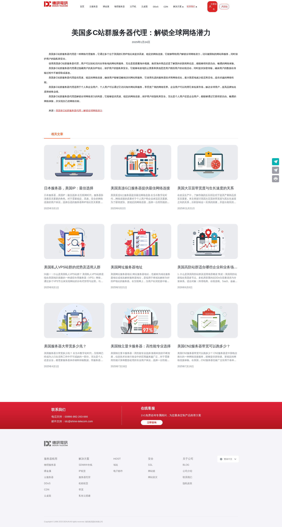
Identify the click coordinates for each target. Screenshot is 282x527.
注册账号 (214, 6)
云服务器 (93, 6)
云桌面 (144, 6)
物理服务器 (119, 6)
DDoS (155, 6)
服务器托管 (84, 477)
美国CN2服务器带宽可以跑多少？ (203, 346)
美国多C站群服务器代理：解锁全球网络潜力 (79, 110)
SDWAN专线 (85, 465)
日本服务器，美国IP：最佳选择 (68, 188)
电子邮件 (118, 471)
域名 (115, 465)
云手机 (133, 6)
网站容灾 (152, 477)
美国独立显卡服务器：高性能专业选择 (141, 346)
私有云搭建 (84, 495)
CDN (166, 6)
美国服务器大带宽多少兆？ (65, 346)
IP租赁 (82, 471)
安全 (150, 458)
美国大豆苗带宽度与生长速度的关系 (205, 188)
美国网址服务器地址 (126, 267)
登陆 (225, 6)
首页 (82, 6)
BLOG (186, 465)
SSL (150, 465)
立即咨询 (151, 422)
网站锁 (151, 471)
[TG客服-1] (275, 161)
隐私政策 (187, 483)
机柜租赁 (83, 483)
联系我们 (187, 477)
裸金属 (106, 6)
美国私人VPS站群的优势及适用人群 (72, 267)
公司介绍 (187, 471)
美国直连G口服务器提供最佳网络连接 (140, 188)
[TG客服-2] (275, 170)
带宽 (81, 489)
